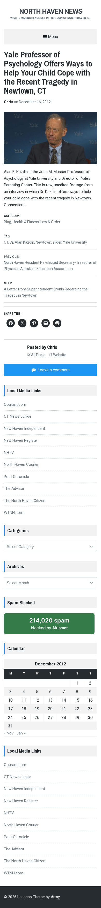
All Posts (37, 355)
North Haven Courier (21, 464)
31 (10, 726)
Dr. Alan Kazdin (22, 242)
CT (6, 242)
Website (59, 355)
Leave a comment (53, 369)
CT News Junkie (17, 416)
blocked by (55, 625)
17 (10, 708)
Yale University (75, 242)
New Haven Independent (24, 428)
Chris (9, 102)
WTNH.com (13, 512)
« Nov (8, 733)
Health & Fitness (26, 222)
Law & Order (50, 222)
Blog (7, 222)
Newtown (43, 242)
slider (57, 242)
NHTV (9, 452)
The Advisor (14, 488)
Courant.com (15, 404)
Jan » (21, 733)
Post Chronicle (16, 476)
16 (90, 700)
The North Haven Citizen (24, 500)
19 (37, 708)
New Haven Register (21, 440)
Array (55, 897)
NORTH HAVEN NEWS (50, 11)
